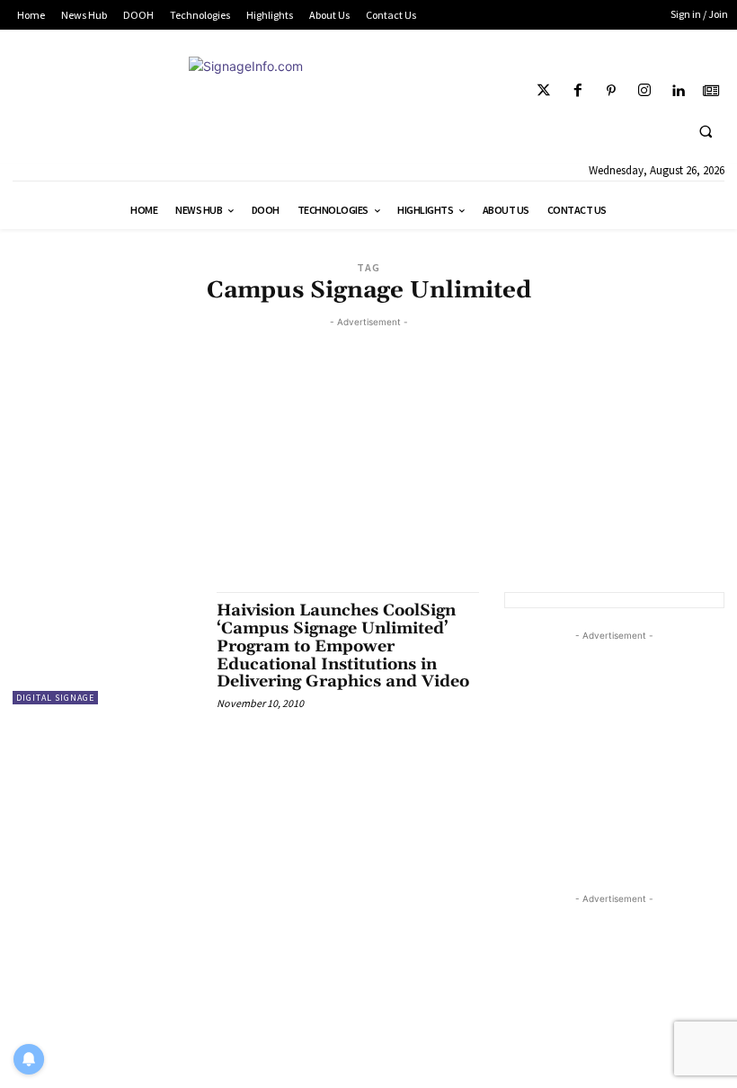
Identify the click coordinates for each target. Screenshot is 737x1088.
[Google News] (711, 91)
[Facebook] (577, 91)
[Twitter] (544, 91)
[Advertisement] (368, 457)
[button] (705, 131)
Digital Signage (55, 697)
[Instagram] (644, 91)
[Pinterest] (611, 91)
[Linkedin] (678, 91)
